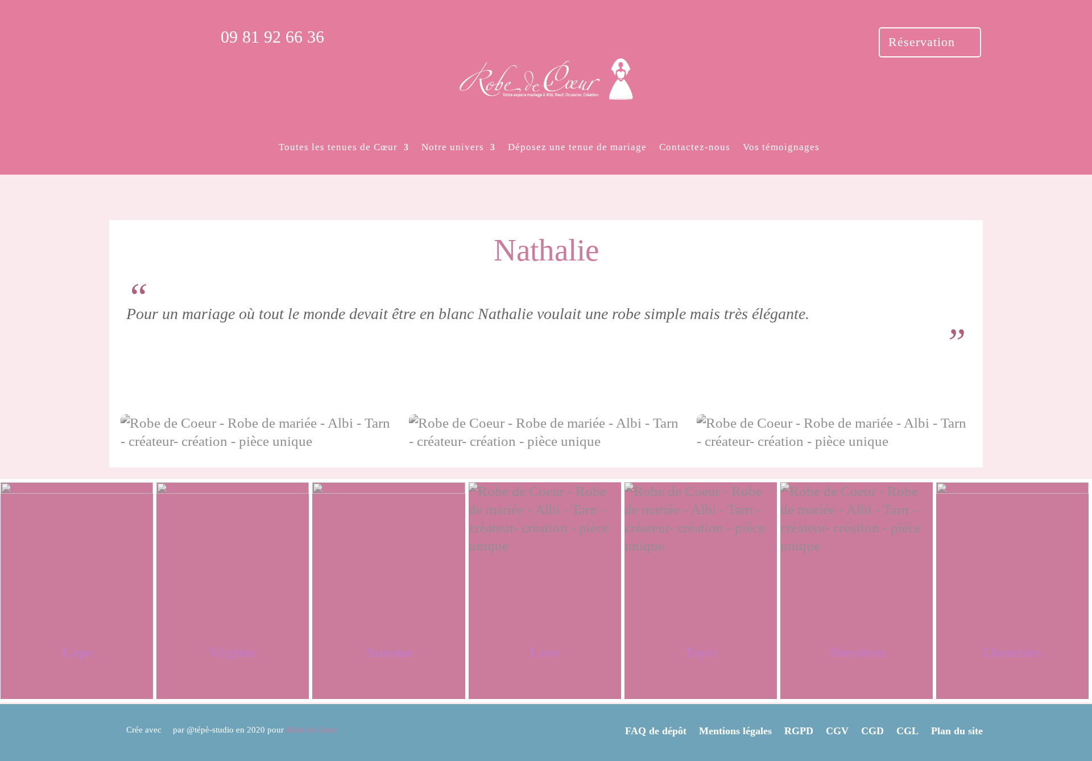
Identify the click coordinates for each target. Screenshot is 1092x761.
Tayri (701, 652)
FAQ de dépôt (655, 730)
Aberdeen (856, 652)
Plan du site (957, 730)
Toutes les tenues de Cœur (338, 147)
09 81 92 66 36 (272, 36)
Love (544, 652)
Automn (388, 652)
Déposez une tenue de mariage (577, 147)
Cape (77, 652)
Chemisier (1012, 652)
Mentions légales (735, 730)
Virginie (233, 652)
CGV (837, 730)
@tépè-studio (210, 729)
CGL (907, 730)
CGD (872, 730)
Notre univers (452, 147)
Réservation (921, 42)
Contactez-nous (694, 147)
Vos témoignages (781, 147)
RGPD (798, 730)
